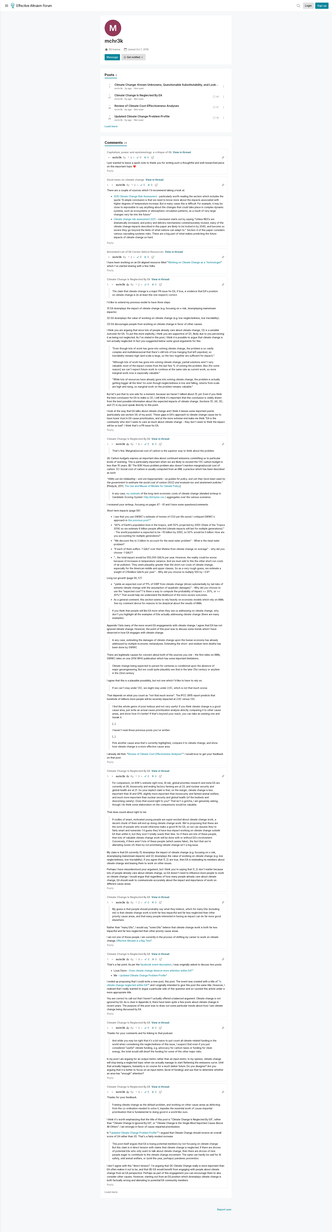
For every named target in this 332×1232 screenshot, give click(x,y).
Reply (110, 170)
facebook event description (156, 964)
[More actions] (223, 86)
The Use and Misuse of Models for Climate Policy (152, 486)
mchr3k (118, 88)
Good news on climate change (125, 179)
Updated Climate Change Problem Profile (142, 116)
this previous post (138, 520)
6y (124, 256)
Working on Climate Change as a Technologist (194, 262)
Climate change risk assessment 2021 (135, 219)
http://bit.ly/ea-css (154, 497)
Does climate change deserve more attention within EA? (160, 970)
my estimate (133, 493)
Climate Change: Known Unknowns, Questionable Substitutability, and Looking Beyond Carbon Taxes (182, 84)
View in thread (182, 152)
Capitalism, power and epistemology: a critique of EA (139, 152)
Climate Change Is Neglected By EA (138, 95)
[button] (109, 157)
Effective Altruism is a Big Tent (134, 940)
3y (124, 157)
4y (127, 184)
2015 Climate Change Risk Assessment (135, 196)
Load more (111, 126)
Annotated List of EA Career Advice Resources (135, 251)
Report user (224, 1209)
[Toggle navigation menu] (6, 6)
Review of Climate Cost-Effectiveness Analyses (146, 106)
